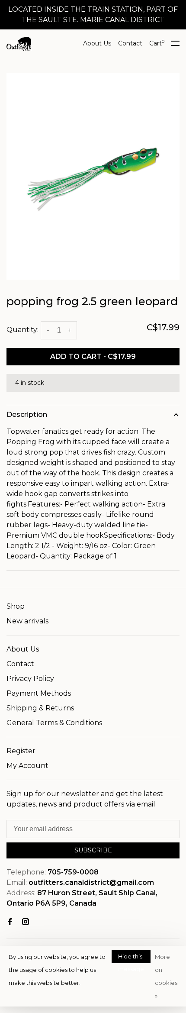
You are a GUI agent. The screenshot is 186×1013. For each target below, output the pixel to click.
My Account (27, 765)
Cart (156, 43)
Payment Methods (38, 693)
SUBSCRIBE (93, 850)
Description (26, 414)
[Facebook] (9, 922)
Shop (15, 606)
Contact (130, 43)
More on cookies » (166, 976)
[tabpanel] (93, 176)
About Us (97, 43)
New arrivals (27, 621)
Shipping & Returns (40, 708)
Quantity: (22, 330)
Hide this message (131, 958)
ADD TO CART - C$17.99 (93, 356)
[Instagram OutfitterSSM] (25, 922)
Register (20, 751)
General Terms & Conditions (54, 723)
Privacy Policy (30, 678)
